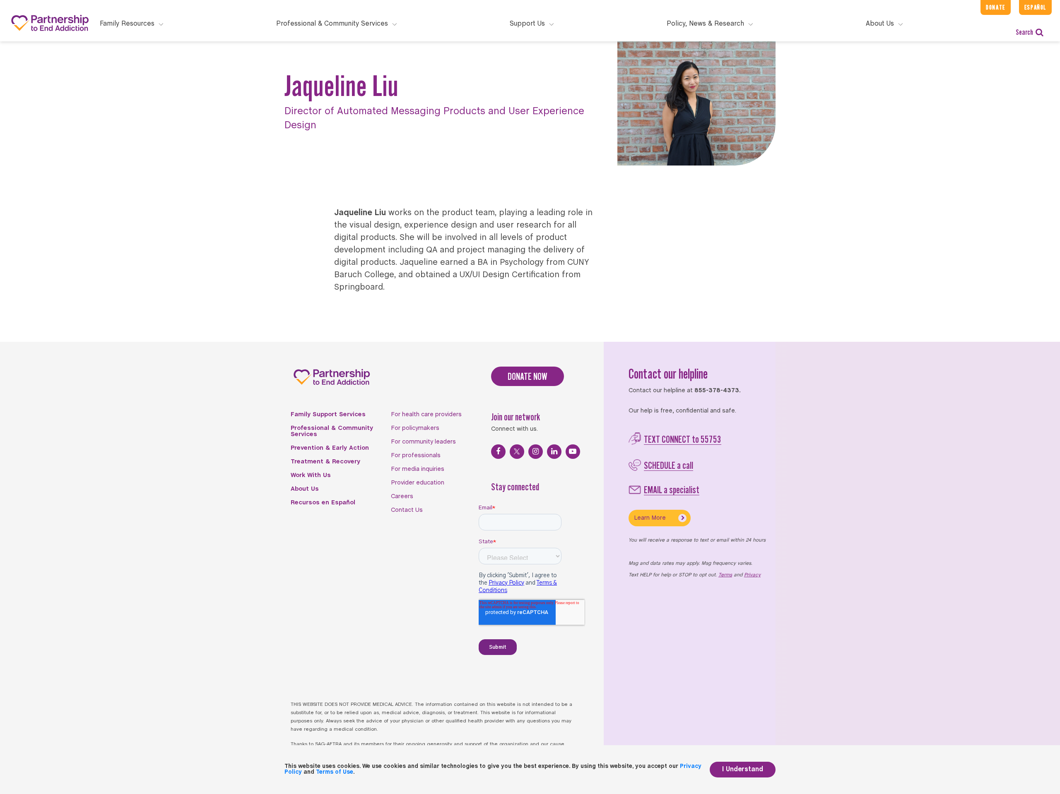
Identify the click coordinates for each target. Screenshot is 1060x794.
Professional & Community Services (332, 431)
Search (1024, 32)
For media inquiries (417, 469)
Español (1035, 7)
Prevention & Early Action (330, 448)
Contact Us (407, 510)
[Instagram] (535, 451)
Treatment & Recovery (325, 462)
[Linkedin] (554, 451)
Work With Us (311, 475)
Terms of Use (334, 772)
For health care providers (426, 414)
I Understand (742, 769)
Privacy (752, 575)
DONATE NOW (527, 376)
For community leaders (423, 442)
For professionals (416, 455)
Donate (995, 7)
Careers (402, 496)
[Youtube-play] (573, 451)
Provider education (417, 483)
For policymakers (415, 428)
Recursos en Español (323, 503)
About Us (305, 489)
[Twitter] (517, 451)
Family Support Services (328, 414)
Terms (725, 575)
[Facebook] (498, 451)
